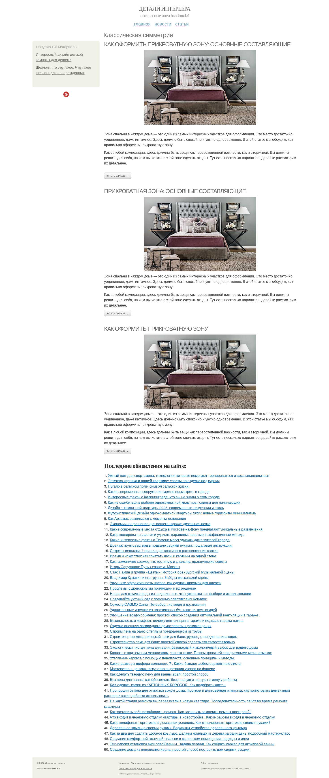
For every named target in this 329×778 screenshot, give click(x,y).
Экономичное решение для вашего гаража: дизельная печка (160, 523)
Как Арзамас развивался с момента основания (147, 518)
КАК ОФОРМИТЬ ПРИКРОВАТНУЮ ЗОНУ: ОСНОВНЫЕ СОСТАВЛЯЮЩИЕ (197, 44)
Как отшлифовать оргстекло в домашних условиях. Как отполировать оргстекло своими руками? (190, 722)
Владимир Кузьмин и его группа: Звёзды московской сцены (159, 577)
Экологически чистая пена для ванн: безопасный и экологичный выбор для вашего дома (184, 647)
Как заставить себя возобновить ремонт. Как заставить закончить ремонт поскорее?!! (180, 711)
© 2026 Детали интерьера (51, 763)
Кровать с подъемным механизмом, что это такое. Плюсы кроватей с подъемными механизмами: (191, 652)
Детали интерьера (164, 8)
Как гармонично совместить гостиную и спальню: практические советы (168, 561)
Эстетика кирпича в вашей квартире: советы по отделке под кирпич (164, 480)
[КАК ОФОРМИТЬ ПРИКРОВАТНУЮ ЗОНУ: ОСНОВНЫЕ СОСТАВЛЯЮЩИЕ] (200, 87)
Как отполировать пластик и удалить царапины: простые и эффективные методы (177, 534)
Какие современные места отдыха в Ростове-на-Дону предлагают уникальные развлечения (186, 529)
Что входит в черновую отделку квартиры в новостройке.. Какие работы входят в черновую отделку (192, 717)
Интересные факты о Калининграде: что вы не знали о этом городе (164, 496)
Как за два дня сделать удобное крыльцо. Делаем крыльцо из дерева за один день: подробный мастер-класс (200, 733)
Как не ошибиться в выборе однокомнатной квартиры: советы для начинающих (174, 502)
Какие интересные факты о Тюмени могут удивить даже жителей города (170, 539)
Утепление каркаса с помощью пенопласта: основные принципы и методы (172, 658)
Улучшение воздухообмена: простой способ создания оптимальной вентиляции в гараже (184, 615)
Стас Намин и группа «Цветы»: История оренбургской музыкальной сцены (172, 572)
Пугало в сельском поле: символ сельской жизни (148, 486)
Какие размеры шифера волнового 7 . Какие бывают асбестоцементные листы (175, 663)
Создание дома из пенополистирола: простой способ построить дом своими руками (179, 749)
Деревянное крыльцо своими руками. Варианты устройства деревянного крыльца (178, 727)
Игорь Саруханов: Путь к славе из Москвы (145, 566)
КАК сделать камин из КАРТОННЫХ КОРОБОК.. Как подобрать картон (168, 684)
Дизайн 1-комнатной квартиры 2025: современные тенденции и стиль (166, 507)
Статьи (182, 23)
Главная (142, 23)
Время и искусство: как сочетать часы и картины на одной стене (163, 555)
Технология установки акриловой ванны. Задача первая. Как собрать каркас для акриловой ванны (192, 743)
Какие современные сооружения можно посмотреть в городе (158, 491)
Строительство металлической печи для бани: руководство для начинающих (173, 636)
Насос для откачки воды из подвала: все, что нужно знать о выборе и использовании (180, 593)
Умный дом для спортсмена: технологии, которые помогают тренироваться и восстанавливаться (188, 475)
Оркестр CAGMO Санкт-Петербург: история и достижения (158, 604)
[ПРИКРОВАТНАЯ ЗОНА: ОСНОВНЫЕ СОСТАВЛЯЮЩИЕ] (200, 234)
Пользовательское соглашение (148, 763)
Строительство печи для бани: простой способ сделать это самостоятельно (172, 641)
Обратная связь (209, 763)
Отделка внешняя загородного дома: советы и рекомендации (161, 625)
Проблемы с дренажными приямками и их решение (153, 588)
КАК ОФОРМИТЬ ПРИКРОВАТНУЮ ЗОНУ (156, 328)
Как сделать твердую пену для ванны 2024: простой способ (159, 674)
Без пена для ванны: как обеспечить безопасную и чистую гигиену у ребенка (173, 679)
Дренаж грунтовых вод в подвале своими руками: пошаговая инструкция (171, 545)
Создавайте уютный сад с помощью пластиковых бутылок (158, 598)
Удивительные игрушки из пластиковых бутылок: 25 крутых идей (163, 609)
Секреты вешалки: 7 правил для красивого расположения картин (164, 550)
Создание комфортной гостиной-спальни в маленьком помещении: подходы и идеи (179, 738)
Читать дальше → (118, 175)
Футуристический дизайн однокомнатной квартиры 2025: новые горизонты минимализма (182, 513)
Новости (163, 23)
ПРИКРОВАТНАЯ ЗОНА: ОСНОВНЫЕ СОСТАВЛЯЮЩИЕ (175, 191)
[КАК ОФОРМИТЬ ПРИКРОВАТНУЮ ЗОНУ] (200, 372)
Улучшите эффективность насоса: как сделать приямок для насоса (165, 582)
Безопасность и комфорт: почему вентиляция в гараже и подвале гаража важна (177, 620)
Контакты (124, 763)
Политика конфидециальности (135, 768)
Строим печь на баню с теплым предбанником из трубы (156, 631)
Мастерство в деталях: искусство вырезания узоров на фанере (162, 668)
